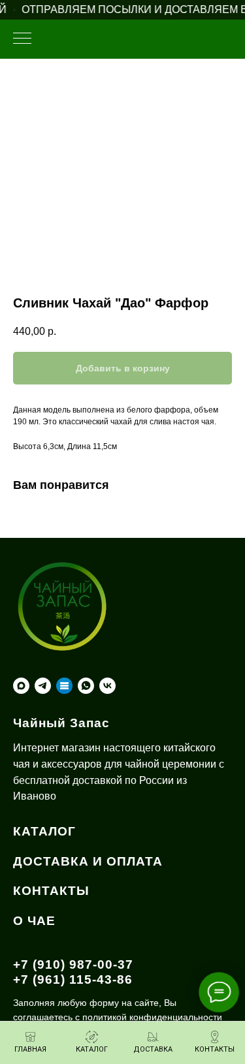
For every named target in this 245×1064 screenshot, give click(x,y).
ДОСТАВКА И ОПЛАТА (88, 861)
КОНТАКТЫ (51, 891)
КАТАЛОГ (44, 831)
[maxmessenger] (21, 686)
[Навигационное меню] (22, 39)
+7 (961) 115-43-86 (73, 979)
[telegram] (43, 686)
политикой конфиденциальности (152, 1017)
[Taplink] (64, 686)
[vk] (107, 686)
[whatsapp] (86, 686)
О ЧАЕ (34, 921)
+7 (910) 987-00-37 (73, 964)
